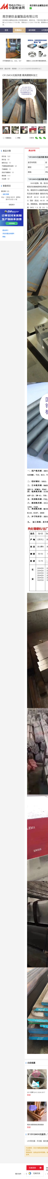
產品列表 (7, 69)
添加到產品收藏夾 (8, 234)
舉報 (18, 138)
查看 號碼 (6, 194)
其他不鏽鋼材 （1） (8, 172)
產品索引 (5, 230)
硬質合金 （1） (7, 163)
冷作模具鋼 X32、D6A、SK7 (11, 61)
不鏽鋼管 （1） (7, 169)
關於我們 (18, 1174)
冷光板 (39, 1141)
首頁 (1, 69)
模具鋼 (14, 69)
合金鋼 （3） (6, 179)
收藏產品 (8, 138)
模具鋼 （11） (6, 176)
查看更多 (12, 205)
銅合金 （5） (6, 160)
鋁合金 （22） (6, 156)
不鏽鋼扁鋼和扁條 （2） (10, 166)
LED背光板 (31, 1141)
